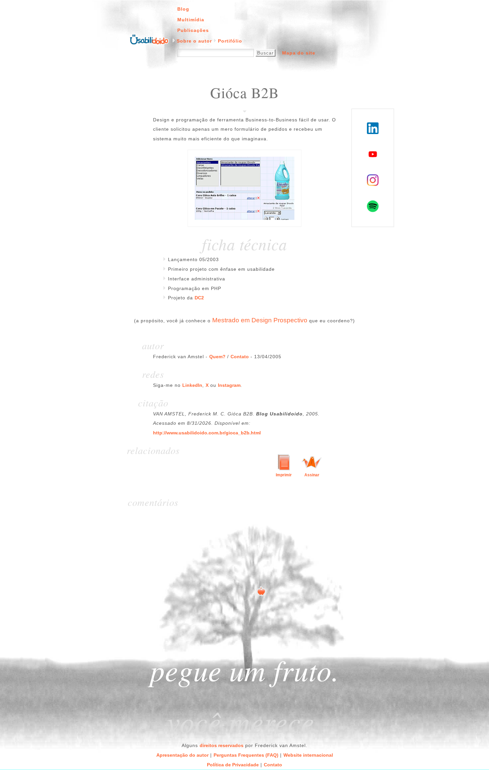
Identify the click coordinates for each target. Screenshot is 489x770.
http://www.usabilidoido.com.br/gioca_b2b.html (207, 432)
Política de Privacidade (233, 764)
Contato (240, 356)
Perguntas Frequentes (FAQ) (246, 755)
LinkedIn (192, 385)
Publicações (193, 30)
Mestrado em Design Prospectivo (259, 320)
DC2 (199, 297)
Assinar (311, 475)
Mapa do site (298, 53)
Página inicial (149, 39)
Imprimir (284, 475)
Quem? (217, 356)
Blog (183, 9)
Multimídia (190, 19)
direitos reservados (222, 745)
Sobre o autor (194, 41)
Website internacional (308, 755)
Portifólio (230, 41)
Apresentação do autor (182, 755)
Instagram (229, 385)
